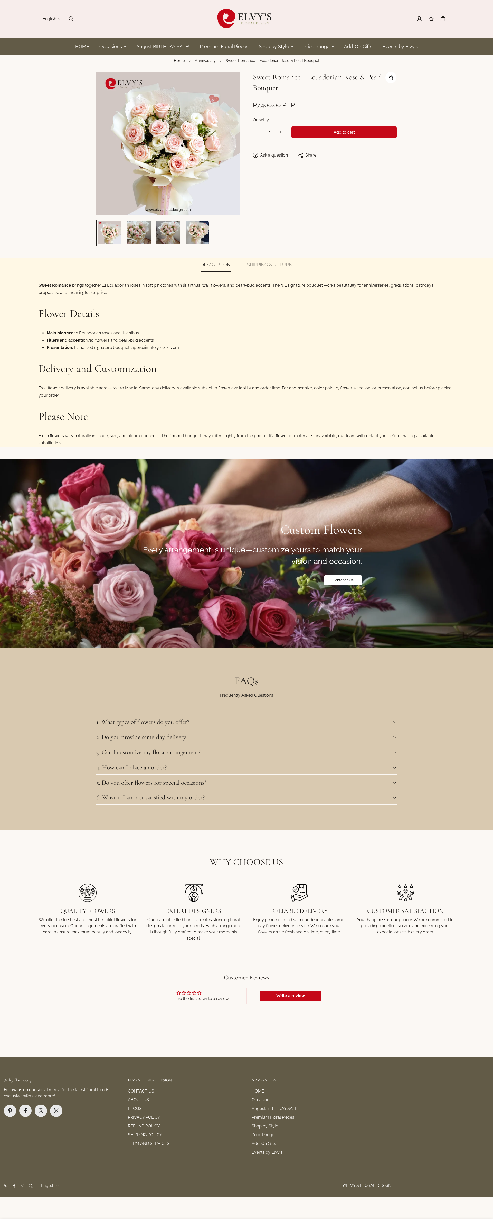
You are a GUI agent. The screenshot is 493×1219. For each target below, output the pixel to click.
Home (179, 60)
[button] (443, 19)
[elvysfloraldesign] (246, 19)
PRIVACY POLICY (144, 1117)
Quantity (261, 119)
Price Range (317, 46)
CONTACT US (141, 1091)
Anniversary (205, 60)
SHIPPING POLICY (145, 1134)
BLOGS (134, 1108)
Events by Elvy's (400, 46)
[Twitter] (56, 1111)
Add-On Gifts (358, 46)
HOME (82, 46)
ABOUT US (138, 1099)
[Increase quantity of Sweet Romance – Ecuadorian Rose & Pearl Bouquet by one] (280, 132)
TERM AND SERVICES (148, 1143)
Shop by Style (274, 46)
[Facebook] (25, 1111)
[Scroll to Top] (483, 1191)
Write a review (290, 995)
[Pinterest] (10, 1111)
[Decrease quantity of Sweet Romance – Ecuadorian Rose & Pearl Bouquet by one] (258, 132)
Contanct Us (343, 580)
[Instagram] (41, 1111)
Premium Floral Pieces (224, 46)
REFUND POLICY (144, 1126)
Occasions (110, 46)
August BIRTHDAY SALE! (162, 46)
